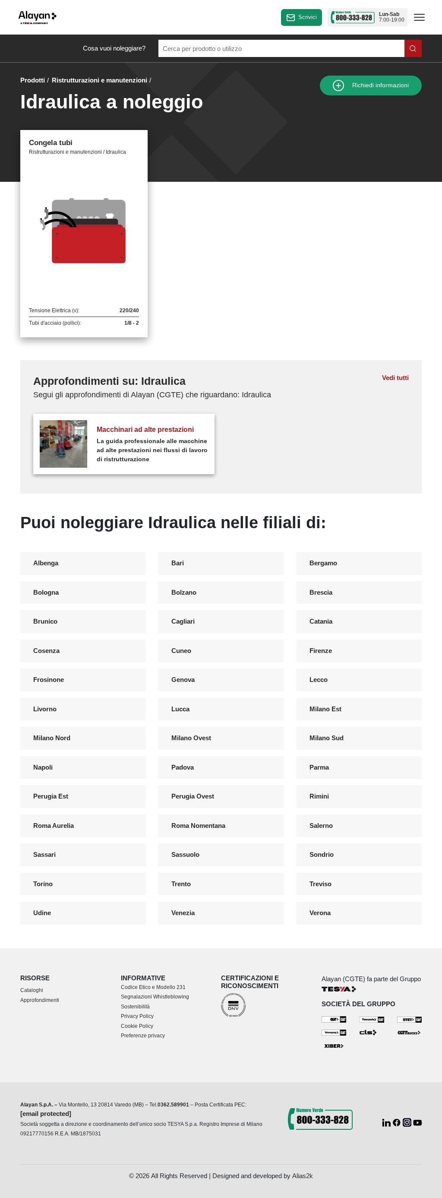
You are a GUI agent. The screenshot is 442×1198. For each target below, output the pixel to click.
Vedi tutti (395, 377)
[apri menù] (419, 19)
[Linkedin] (387, 1121)
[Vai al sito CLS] (371, 1032)
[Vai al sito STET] (409, 1019)
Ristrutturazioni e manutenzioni (99, 80)
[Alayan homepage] (37, 17)
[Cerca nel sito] (413, 48)
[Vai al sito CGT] (334, 1019)
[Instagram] (408, 1121)
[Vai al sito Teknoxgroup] (334, 1032)
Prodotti (32, 80)
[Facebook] (397, 1121)
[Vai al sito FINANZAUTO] (371, 1019)
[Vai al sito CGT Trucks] (409, 1032)
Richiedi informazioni (379, 85)
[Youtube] (417, 1121)
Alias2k (302, 1175)
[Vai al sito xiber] (334, 1046)
